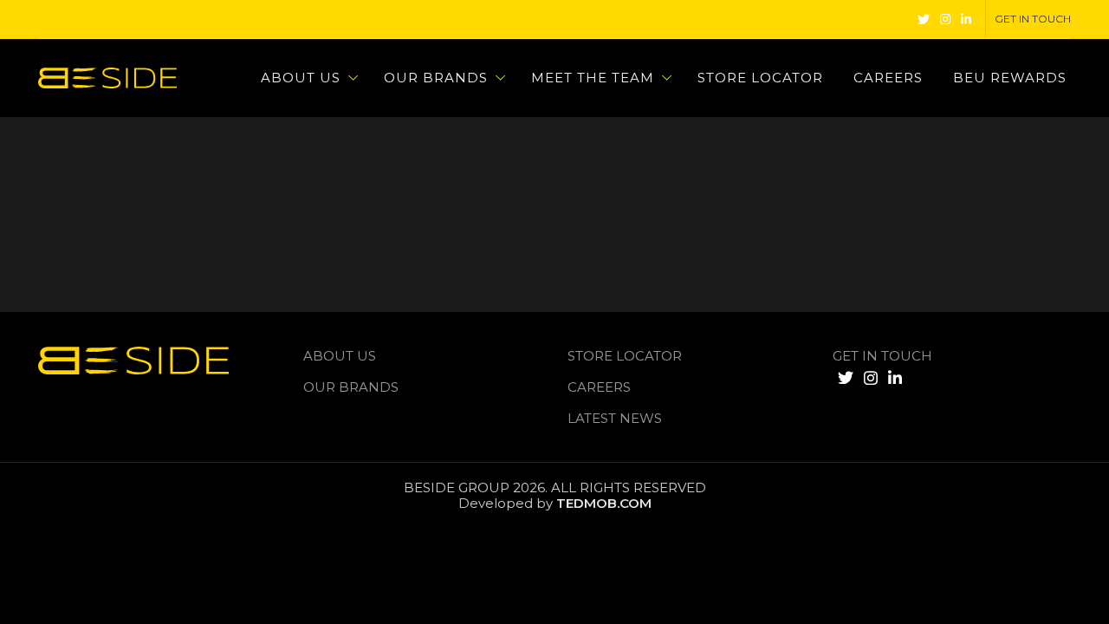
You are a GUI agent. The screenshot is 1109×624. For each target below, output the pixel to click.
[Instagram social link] (945, 19)
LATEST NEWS (614, 418)
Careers (599, 387)
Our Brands (351, 387)
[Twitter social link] (923, 19)
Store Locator (624, 356)
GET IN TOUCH (882, 356)
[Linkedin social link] (966, 19)
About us (339, 356)
